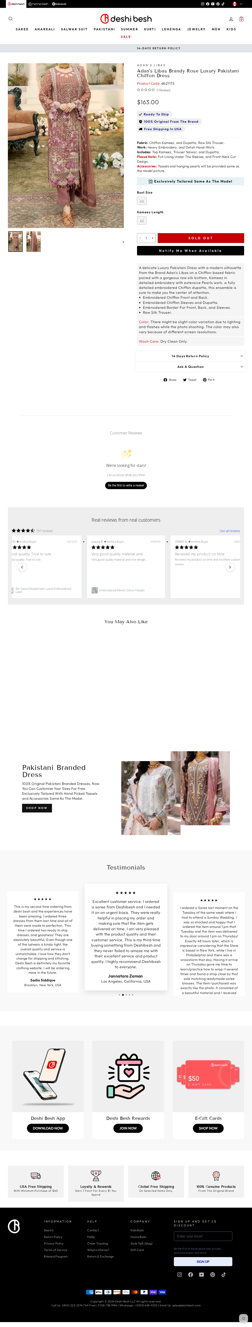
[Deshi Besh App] (48, 1076)
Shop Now (37, 808)
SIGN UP (203, 1261)
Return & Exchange (100, 1256)
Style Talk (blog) (142, 1243)
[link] (42, 590)
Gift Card (137, 1250)
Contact (93, 1230)
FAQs (91, 1237)
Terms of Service (55, 1250)
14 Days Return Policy (190, 356)
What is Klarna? (98, 1250)
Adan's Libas (151, 65)
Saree (22, 29)
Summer (129, 29)
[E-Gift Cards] (208, 1076)
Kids (231, 29)
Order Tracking (97, 1243)
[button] (22, 567)
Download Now (48, 1128)
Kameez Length (150, 212)
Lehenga (171, 29)
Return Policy (53, 1237)
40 (142, 201)
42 (142, 221)
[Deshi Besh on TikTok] (223, 1274)
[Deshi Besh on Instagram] (179, 1274)
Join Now (128, 1128)
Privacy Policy (54, 1243)
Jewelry (196, 29)
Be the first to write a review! (126, 485)
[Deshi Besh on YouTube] (201, 1274)
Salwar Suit (74, 29)
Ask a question (190, 367)
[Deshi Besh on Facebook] (190, 1274)
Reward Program (56, 1256)
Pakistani (104, 29)
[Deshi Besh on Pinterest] (212, 1274)
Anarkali (45, 29)
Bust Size (145, 192)
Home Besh (138, 1237)
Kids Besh (137, 1230)
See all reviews (230, 531)
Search (49, 1230)
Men (216, 29)
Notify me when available (190, 251)
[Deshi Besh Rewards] (128, 1076)
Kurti (150, 29)
